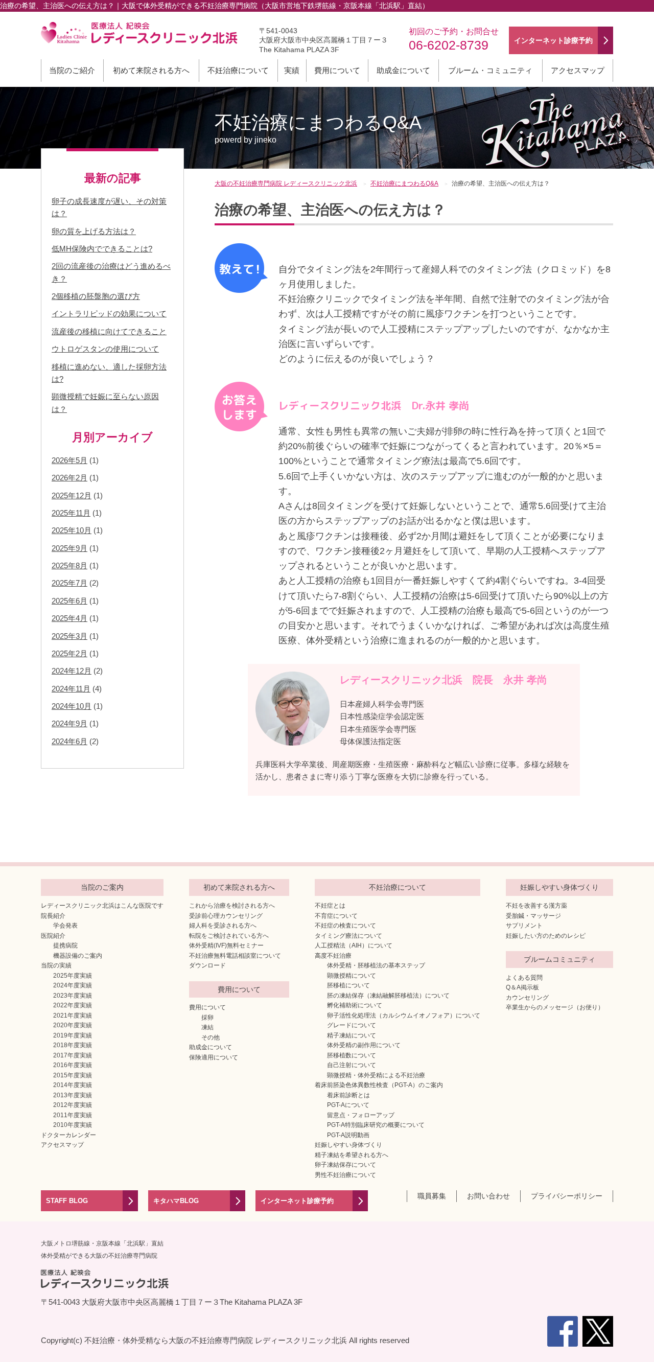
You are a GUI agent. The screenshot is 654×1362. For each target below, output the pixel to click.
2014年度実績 (72, 1085)
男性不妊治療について (345, 1175)
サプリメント (524, 925)
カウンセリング (527, 997)
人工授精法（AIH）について (353, 945)
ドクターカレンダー (68, 1135)
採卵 (207, 1017)
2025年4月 (69, 618)
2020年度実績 (72, 1025)
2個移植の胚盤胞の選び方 (96, 296)
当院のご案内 (102, 887)
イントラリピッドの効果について (109, 313)
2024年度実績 (72, 985)
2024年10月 (71, 706)
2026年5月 (69, 460)
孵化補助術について (354, 1005)
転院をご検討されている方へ (229, 935)
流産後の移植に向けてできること (109, 331)
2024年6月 (69, 741)
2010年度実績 (72, 1124)
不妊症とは (330, 905)
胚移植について (348, 985)
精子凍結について (351, 1035)
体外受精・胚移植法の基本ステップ (376, 965)
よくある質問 (524, 977)
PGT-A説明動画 (348, 1135)
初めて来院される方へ (151, 70)
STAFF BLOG (67, 1201)
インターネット (553, 40)
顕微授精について (351, 975)
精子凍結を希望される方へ (351, 1155)
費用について (337, 70)
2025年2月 (69, 653)
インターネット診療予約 (297, 1201)
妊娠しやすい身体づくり (348, 1144)
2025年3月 (69, 636)
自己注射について (351, 1065)
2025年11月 (71, 513)
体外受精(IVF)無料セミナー (226, 945)
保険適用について (213, 1057)
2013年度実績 (72, 1095)
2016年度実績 (72, 1065)
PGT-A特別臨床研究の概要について (376, 1124)
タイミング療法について (348, 935)
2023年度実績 (72, 995)
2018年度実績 (72, 1045)
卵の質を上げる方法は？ (94, 231)
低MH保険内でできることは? (102, 248)
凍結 (207, 1027)
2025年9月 (69, 548)
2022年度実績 (72, 1005)
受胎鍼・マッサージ (533, 915)
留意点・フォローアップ (360, 1115)
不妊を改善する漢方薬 (536, 905)
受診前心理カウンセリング (226, 915)
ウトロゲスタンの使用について (105, 348)
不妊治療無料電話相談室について (235, 955)
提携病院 (65, 945)
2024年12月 (71, 670)
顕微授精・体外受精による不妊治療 (376, 1075)
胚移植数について (351, 1055)
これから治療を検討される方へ (232, 905)
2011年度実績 (72, 1115)
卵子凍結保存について (345, 1164)
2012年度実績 (72, 1105)
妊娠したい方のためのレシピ (546, 935)
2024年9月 (69, 723)
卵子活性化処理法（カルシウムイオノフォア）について (403, 1015)
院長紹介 (53, 915)
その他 (210, 1037)
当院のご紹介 (72, 70)
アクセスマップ (577, 70)
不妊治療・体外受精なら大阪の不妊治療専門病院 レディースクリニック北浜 (215, 1340)
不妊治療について (238, 70)
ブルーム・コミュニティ (490, 70)
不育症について (336, 915)
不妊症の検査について (345, 925)
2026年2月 (69, 477)
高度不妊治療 (333, 955)
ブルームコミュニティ (559, 959)
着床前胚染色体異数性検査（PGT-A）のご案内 (379, 1085)
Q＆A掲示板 (522, 987)
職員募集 (431, 1196)
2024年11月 (71, 688)
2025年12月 (71, 495)
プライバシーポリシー (566, 1196)
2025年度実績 (72, 975)
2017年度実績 (72, 1055)
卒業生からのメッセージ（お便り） (555, 1007)
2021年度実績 (72, 1015)
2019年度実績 (72, 1035)
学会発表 (65, 925)
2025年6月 (69, 600)
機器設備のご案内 (77, 955)
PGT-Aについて (348, 1105)
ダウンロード (207, 965)
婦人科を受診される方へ (222, 925)
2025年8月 (69, 565)
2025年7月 (69, 583)
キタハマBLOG (176, 1201)
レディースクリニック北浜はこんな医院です (102, 905)
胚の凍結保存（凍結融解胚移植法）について (388, 995)
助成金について (403, 70)
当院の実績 (56, 965)
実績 (291, 70)
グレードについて (351, 1025)
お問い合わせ (488, 1196)
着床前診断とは (348, 1095)
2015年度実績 (72, 1075)
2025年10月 (71, 530)
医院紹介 (53, 935)
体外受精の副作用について (364, 1045)
